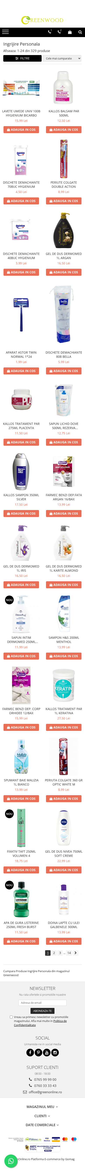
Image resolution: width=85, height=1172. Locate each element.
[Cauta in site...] (80, 32)
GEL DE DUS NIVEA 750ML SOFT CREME (63, 853)
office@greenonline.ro (45, 1092)
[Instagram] (55, 1052)
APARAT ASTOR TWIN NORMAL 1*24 (21, 354)
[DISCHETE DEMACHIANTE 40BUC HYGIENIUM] (21, 230)
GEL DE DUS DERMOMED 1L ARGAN (64, 256)
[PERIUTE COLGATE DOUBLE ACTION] (64, 159)
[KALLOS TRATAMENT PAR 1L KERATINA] (64, 685)
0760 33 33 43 (44, 1085)
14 (69, 953)
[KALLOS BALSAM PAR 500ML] (64, 87)
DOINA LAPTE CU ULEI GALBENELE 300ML (64, 925)
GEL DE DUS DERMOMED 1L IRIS (21, 568)
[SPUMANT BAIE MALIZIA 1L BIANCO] (21, 756)
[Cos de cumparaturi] (70, 32)
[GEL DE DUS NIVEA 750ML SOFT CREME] (64, 828)
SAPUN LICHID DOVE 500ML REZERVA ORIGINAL (63, 426)
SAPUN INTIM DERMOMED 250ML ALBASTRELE (21, 639)
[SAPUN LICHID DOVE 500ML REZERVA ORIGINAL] (64, 400)
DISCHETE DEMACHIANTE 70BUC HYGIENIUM (21, 184)
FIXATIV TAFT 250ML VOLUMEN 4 (21, 853)
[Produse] (6, 33)
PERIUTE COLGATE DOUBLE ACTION (64, 184)
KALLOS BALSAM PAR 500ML (64, 113)
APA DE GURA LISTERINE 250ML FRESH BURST (21, 925)
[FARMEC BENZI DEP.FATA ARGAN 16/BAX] (64, 471)
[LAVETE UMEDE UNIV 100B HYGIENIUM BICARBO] (21, 87)
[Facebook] (30, 1052)
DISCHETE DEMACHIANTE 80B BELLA (64, 354)
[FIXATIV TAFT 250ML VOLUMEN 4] (21, 828)
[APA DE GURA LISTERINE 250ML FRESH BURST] (21, 899)
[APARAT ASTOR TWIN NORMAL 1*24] (21, 315)
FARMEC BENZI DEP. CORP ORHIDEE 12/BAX (21, 711)
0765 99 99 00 (44, 1079)
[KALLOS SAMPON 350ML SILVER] (21, 471)
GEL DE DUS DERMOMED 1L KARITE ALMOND (64, 568)
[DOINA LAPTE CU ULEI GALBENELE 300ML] (64, 899)
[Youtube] (47, 1052)
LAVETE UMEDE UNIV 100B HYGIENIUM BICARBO (21, 113)
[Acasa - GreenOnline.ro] (42, 20)
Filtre (24, 58)
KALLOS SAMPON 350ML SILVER (21, 497)
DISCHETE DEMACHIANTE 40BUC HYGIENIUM (21, 256)
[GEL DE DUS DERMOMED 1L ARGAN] (64, 230)
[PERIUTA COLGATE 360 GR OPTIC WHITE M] (64, 756)
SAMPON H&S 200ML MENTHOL (64, 639)
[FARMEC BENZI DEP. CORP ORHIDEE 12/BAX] (21, 685)
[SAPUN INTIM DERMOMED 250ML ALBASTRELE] (21, 614)
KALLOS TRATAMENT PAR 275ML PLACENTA (21, 426)
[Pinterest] (38, 1052)
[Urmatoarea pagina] (75, 953)
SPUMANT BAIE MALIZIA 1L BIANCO (21, 782)
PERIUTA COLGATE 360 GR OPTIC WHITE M (64, 782)
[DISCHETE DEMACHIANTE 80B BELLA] (64, 315)
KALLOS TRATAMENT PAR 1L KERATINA (64, 711)
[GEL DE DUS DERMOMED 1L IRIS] (21, 543)
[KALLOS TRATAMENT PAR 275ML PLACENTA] (21, 400)
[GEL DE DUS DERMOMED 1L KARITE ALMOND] (64, 543)
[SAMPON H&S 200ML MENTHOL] (64, 614)
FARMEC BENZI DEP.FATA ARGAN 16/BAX (64, 497)
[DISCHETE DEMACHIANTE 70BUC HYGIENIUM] (21, 159)
